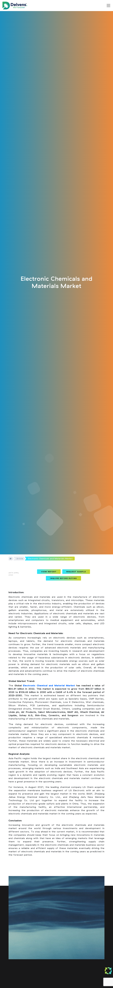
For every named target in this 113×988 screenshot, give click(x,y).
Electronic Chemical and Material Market (49, 685)
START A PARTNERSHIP (50, 937)
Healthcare (64, 985)
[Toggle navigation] (108, 5)
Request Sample (76, 572)
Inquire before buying (63, 578)
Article (20, 558)
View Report (49, 572)
